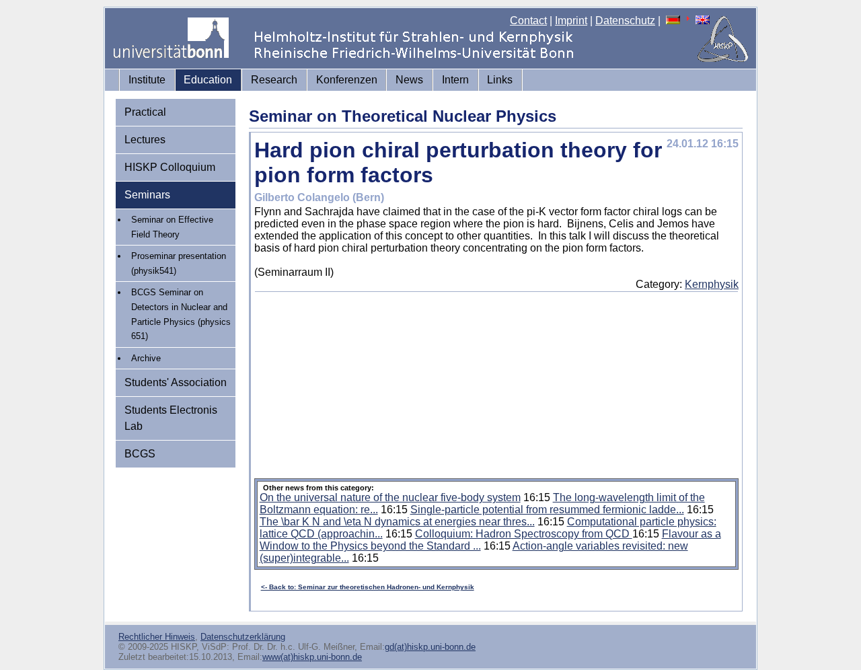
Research (274, 79)
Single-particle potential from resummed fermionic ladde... (547, 509)
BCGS (139, 453)
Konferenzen (346, 79)
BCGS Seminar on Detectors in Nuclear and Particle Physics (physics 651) (181, 314)
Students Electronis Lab (170, 418)
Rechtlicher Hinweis (156, 637)
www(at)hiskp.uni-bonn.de (312, 657)
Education (208, 79)
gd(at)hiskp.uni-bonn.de (430, 647)
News (409, 79)
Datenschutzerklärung (242, 637)
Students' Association (175, 382)
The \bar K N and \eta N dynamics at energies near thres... (397, 521)
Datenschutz (625, 20)
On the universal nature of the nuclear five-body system (390, 497)
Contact (528, 20)
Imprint (571, 20)
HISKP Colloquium (169, 167)
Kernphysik (712, 284)
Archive (146, 358)
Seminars (147, 194)
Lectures (144, 139)
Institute (146, 79)
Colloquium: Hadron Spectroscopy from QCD (523, 533)
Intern (455, 79)
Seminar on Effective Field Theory (172, 227)
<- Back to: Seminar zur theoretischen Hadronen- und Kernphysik (367, 587)
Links (500, 79)
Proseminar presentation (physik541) (178, 263)
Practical (145, 112)
